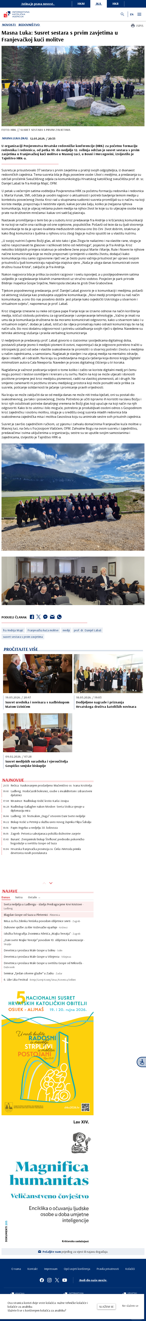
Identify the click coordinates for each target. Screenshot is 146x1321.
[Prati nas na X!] (57, 1280)
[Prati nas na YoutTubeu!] (64, 1280)
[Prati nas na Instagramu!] (49, 1280)
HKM (81, 3)
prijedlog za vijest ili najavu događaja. (75, 1251)
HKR (116, 3)
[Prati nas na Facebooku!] (42, 1280)
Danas (6, 897)
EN (131, 14)
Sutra (19, 897)
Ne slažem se (130, 1305)
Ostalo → (34, 897)
